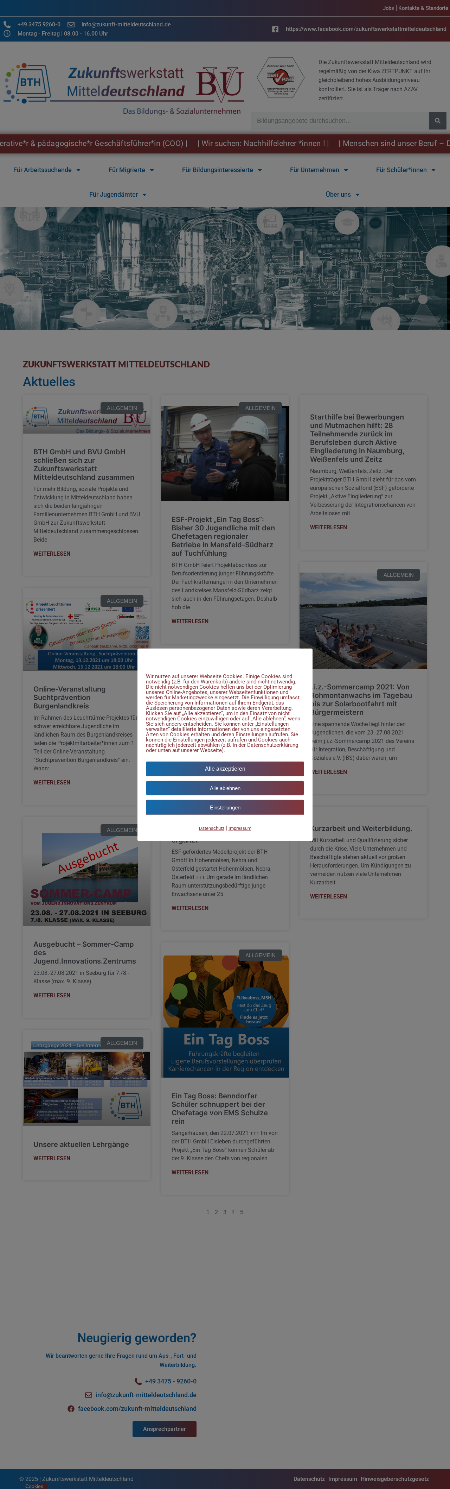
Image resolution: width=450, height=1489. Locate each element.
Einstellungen (225, 807)
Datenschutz (211, 828)
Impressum (240, 828)
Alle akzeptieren (225, 768)
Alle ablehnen (225, 788)
